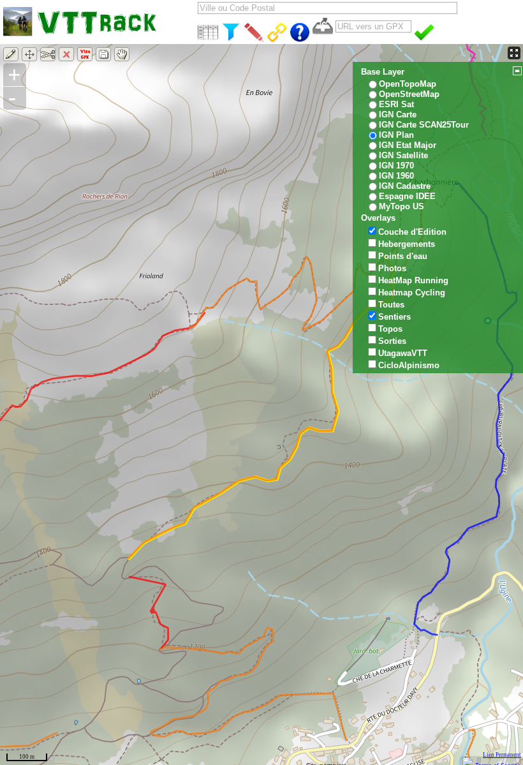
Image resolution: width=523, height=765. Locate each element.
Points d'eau (402, 256)
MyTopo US (401, 206)
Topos (390, 329)
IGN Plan (396, 135)
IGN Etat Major (407, 145)
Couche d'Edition (412, 232)
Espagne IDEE (407, 196)
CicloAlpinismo (408, 365)
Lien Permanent (502, 755)
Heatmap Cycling (411, 292)
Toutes (391, 304)
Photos (392, 268)
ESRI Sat (396, 104)
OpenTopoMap (407, 84)
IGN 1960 (396, 176)
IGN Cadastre (405, 186)
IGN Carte (397, 114)
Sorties (392, 341)
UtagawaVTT (402, 353)
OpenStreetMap (409, 94)
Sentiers (394, 317)
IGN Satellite (403, 155)
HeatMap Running (413, 280)
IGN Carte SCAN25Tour (424, 125)
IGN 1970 (396, 165)
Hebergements (406, 244)
